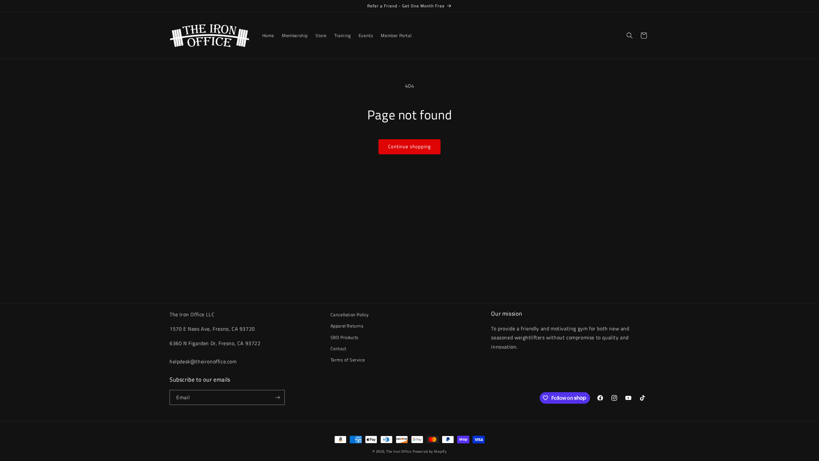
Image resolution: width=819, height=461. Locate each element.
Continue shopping (409, 146)
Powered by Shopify (430, 451)
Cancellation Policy (349, 314)
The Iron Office (399, 451)
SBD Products (344, 337)
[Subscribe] (277, 397)
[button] (630, 35)
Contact (338, 348)
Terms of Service (347, 359)
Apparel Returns (347, 325)
